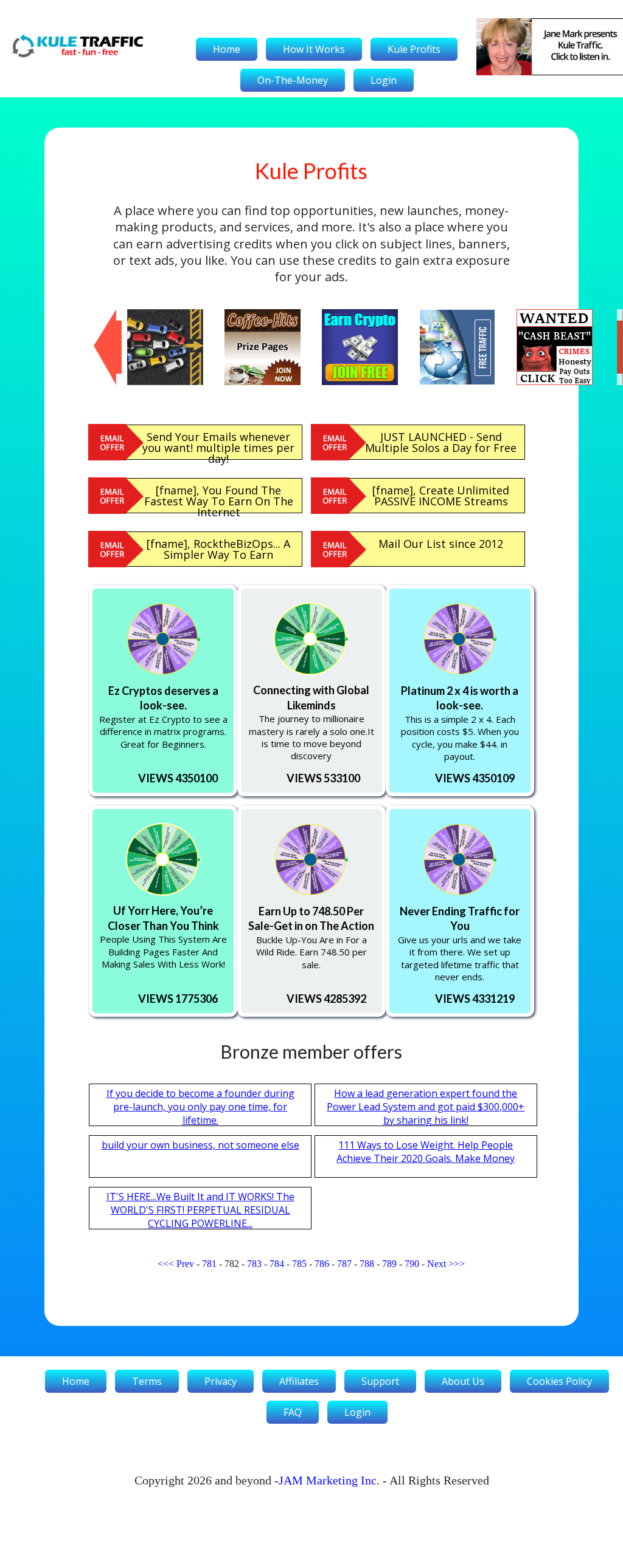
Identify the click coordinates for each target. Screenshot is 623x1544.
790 (412, 1264)
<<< (166, 1264)
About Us (463, 1381)
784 (277, 1264)
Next (436, 1264)
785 (299, 1264)
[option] (175, 347)
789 (389, 1264)
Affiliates (299, 1381)
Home (226, 49)
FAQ (293, 1412)
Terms (147, 1381)
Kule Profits (414, 49)
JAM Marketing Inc (328, 1480)
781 (209, 1264)
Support (380, 1381)
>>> (456, 1264)
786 (322, 1264)
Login (384, 80)
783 (254, 1264)
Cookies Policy (559, 1381)
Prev (185, 1264)
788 (367, 1264)
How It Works (314, 49)
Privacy (220, 1381)
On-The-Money (292, 80)
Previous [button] (100, 315)
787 (344, 1264)
